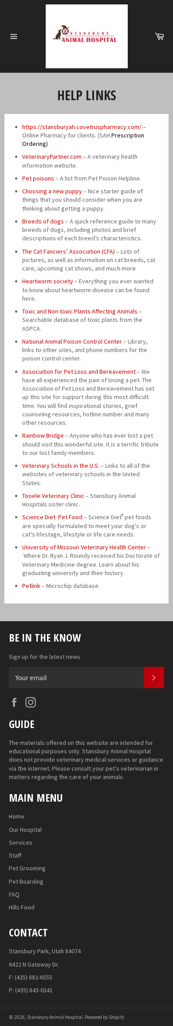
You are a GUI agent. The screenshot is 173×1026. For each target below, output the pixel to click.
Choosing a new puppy (52, 191)
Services (20, 842)
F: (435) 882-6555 (30, 977)
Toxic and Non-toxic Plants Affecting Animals (80, 311)
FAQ (14, 894)
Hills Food (22, 907)
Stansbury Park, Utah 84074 (45, 951)
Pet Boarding (26, 881)
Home (16, 816)
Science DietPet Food (52, 517)
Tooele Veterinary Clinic (53, 496)
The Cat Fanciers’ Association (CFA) (68, 251)
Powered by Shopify (104, 1017)
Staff (15, 855)
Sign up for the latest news (44, 657)
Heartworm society (47, 281)
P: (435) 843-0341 (31, 990)
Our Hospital (25, 830)
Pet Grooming (27, 868)
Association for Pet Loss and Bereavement (79, 372)
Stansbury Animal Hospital (55, 1017)
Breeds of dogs (43, 221)
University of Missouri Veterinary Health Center (84, 547)
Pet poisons (38, 178)
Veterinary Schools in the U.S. (60, 466)
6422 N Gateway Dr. (34, 964)
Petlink (31, 586)
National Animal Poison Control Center (72, 341)
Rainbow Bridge (43, 435)
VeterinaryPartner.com (52, 157)
